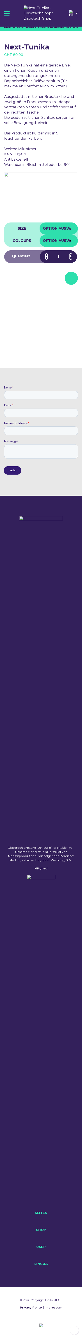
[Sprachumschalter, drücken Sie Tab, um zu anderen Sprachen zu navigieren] (73, 13)
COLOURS (22, 241)
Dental (9, 26)
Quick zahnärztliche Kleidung (40, 26)
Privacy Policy (31, 1307)
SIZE (22, 228)
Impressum (53, 1307)
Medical (71, 26)
